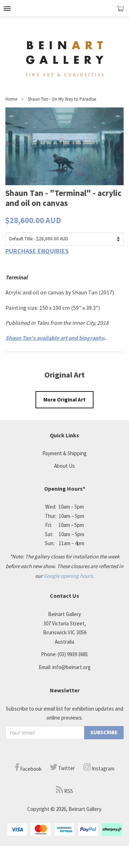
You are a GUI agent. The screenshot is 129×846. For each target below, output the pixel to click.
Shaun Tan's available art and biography (54, 337)
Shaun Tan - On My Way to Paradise (62, 99)
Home (11, 99)
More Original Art (64, 399)
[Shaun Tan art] (64, 183)
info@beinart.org (71, 667)
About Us (64, 465)
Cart (123, 11)
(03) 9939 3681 (73, 654)
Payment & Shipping (64, 453)
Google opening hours (68, 575)
